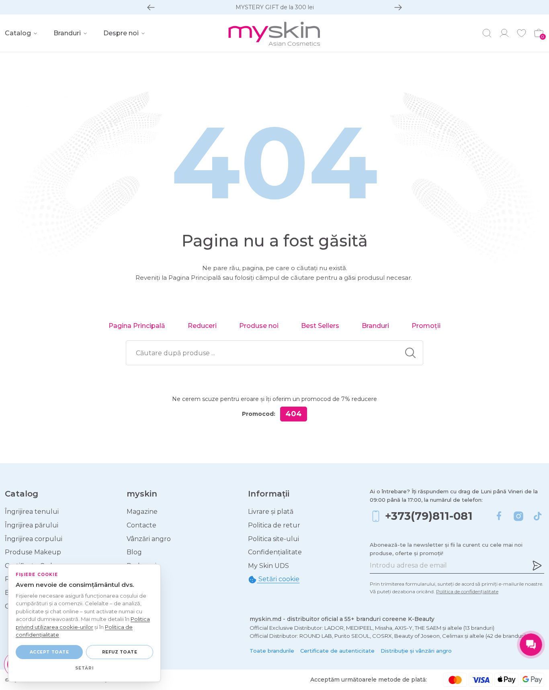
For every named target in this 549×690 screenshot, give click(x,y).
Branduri (375, 326)
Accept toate (49, 652)
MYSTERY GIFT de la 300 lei (275, 7)
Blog (134, 552)
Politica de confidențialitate (467, 591)
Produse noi (259, 326)
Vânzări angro (149, 539)
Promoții (426, 326)
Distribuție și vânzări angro (416, 650)
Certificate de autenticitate (337, 650)
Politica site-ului (273, 539)
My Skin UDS (268, 566)
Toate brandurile (272, 650)
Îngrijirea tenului (32, 511)
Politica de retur (274, 525)
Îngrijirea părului (31, 525)
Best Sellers (320, 326)
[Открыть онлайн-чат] (531, 644)
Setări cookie (278, 579)
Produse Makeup (33, 552)
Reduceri (202, 326)
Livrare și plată (270, 511)
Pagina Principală (137, 326)
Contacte (141, 525)
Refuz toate (119, 652)
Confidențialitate (275, 552)
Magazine (142, 511)
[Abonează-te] (537, 566)
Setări (84, 668)
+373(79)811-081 (429, 516)
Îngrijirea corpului (33, 539)
